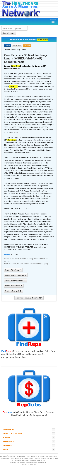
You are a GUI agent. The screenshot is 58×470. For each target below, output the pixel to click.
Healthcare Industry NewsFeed (28, 298)
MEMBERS (7, 445)
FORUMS (6, 437)
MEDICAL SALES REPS (13, 433)
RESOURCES (8, 441)
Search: (12, 270)
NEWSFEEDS (8, 429)
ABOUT (6, 449)
